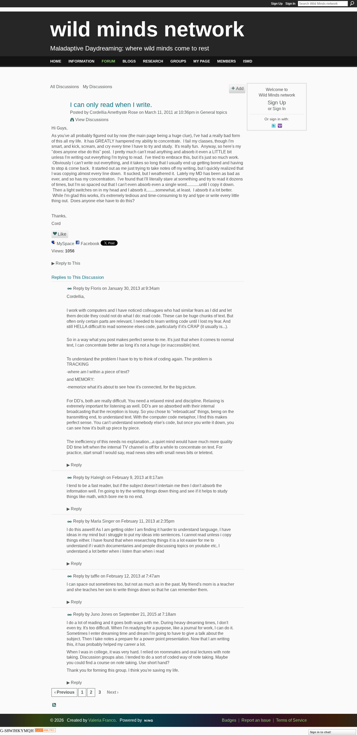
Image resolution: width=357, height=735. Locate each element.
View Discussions (91, 119)
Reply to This (65, 263)
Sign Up (277, 3)
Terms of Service (291, 720)
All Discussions (64, 86)
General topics (213, 112)
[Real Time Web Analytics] (45, 730)
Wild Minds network (147, 29)
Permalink (69, 288)
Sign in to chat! (320, 732)
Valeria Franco (102, 720)
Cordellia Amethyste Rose (114, 112)
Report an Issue (256, 720)
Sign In (290, 3)
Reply (74, 465)
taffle (95, 576)
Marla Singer (102, 521)
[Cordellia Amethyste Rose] (58, 115)
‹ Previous (64, 692)
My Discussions (97, 86)
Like (62, 234)
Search (352, 3)
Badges (229, 720)
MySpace (65, 243)
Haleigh (98, 477)
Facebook (90, 243)
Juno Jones (101, 614)
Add (240, 88)
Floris (96, 288)
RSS (54, 705)
